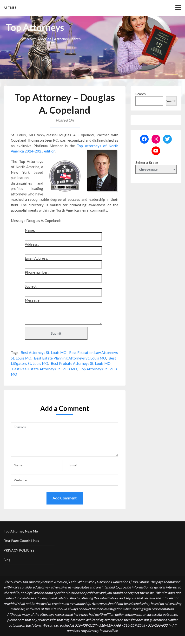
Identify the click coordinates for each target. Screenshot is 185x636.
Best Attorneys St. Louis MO (43, 352)
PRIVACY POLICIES (19, 550)
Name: (30, 230)
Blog (7, 560)
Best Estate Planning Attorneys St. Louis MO (70, 358)
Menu (10, 7)
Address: (32, 244)
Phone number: (37, 272)
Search (140, 94)
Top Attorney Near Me (21, 531)
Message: (32, 300)
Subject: (31, 286)
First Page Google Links (21, 541)
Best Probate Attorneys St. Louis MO (81, 363)
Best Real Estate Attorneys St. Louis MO (44, 369)
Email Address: (36, 258)
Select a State (146, 162)
